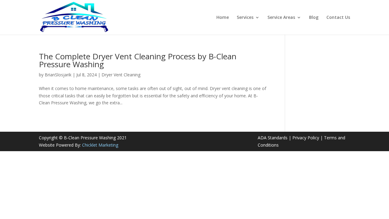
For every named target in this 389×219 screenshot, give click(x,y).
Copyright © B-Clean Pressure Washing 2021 (83, 138)
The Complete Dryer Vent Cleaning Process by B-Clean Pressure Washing (137, 60)
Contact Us (338, 17)
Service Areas (281, 17)
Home (222, 17)
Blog (313, 17)
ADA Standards (272, 138)
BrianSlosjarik (58, 75)
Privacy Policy (305, 138)
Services (245, 17)
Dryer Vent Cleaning (121, 75)
